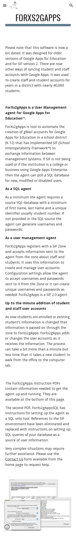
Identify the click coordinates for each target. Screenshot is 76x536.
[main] (38, 19)
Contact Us (14, 459)
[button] (4, 5)
